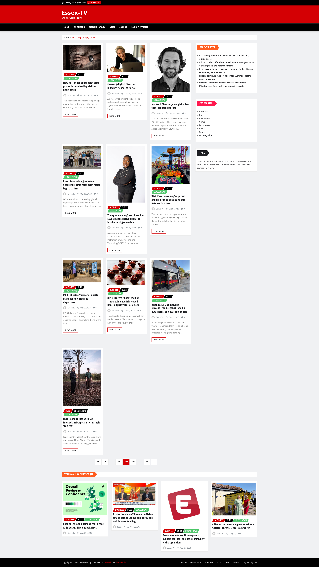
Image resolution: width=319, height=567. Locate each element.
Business (203, 111)
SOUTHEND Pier (202, 168)
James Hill (200, 165)
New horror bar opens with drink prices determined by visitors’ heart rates (81, 86)
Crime (202, 121)
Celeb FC (200, 161)
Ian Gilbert (248, 161)
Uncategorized (206, 135)
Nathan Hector (245, 165)
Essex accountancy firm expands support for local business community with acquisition (184, 539)
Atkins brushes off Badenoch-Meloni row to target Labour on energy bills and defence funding (133, 518)
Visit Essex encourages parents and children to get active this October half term (169, 200)
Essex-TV (74, 12)
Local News (204, 125)
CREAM (205, 161)
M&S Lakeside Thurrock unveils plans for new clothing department (80, 299)
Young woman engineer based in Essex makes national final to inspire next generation (125, 219)
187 (119, 461)
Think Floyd (211, 168)
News (112, 27)
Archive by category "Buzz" (84, 37)
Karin (214, 165)
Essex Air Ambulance (229, 161)
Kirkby (218, 165)
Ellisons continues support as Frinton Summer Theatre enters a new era (233, 526)
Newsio (108, 562)
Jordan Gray (208, 165)
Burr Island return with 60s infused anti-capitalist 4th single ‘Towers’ (81, 422)
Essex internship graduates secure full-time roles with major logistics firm (81, 185)
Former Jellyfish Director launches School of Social (121, 86)
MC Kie (238, 165)
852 (147, 461)
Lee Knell (232, 165)
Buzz (201, 115)
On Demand (79, 27)
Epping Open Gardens (215, 161)
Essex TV (71, 95)
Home (66, 27)
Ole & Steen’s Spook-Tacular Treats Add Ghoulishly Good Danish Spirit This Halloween (123, 301)
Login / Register (140, 27)
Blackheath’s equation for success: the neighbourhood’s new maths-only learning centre (169, 308)
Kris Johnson (225, 165)
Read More (70, 114)
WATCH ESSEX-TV (97, 27)
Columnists (204, 118)
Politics (202, 128)
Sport (201, 132)
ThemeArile (120, 562)
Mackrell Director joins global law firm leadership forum (170, 106)
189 (133, 461)
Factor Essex (241, 161)
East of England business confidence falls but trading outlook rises (83, 526)
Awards (123, 27)
